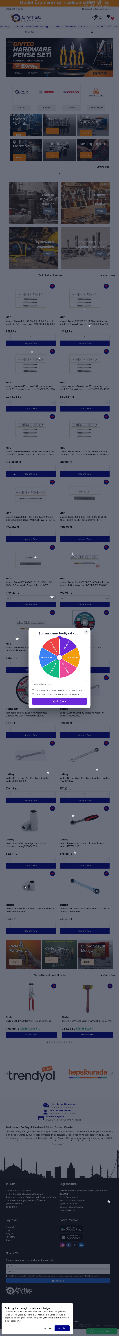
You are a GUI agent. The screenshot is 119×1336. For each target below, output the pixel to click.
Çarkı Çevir (59, 701)
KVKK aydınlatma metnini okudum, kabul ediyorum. (58, 690)
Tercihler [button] (48, 1328)
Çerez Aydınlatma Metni (55, 1317)
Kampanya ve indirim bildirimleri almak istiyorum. (58, 694)
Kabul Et (62, 1328)
